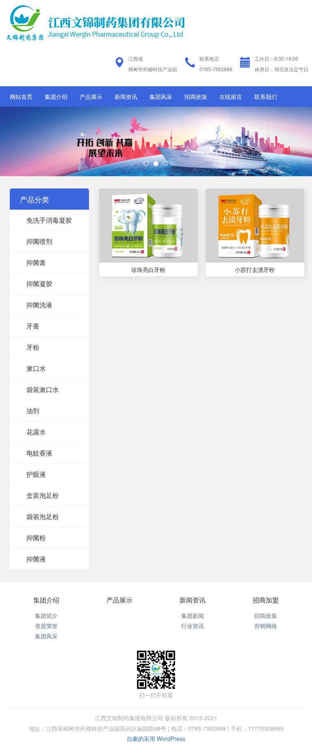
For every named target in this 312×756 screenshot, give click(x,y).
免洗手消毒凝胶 (49, 220)
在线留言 (230, 96)
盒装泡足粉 (42, 495)
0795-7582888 (215, 69)
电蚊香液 (39, 453)
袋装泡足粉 (42, 516)
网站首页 (21, 96)
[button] (23, 141)
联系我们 (265, 96)
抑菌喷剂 (39, 241)
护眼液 (36, 474)
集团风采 (161, 96)
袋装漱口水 (42, 389)
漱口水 (36, 368)
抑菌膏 (36, 262)
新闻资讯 (126, 96)
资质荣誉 (46, 626)
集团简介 (46, 615)
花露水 (36, 431)
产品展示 (91, 96)
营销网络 (265, 626)
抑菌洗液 (39, 304)
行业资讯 (192, 626)
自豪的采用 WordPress (156, 738)
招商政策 (195, 96)
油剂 (32, 410)
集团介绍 (56, 96)
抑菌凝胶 (39, 283)
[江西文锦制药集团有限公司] (95, 21)
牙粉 (32, 347)
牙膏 (32, 326)
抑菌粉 (36, 537)
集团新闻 (192, 615)
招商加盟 (266, 600)
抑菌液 (36, 558)
